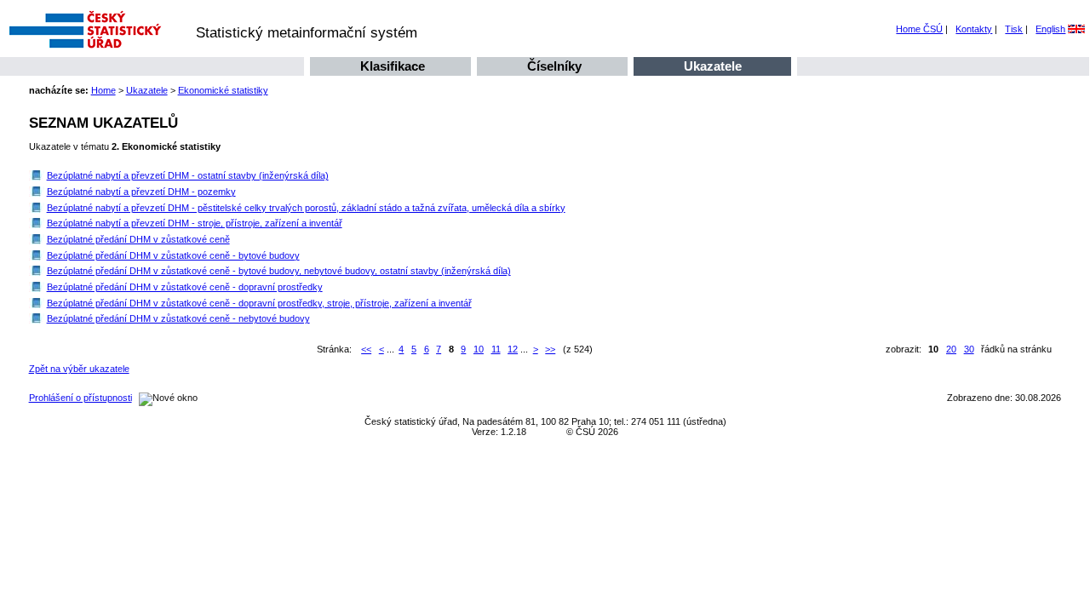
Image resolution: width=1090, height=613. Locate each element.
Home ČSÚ (919, 29)
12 (513, 349)
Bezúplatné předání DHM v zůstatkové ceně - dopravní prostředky (185, 287)
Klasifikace (392, 66)
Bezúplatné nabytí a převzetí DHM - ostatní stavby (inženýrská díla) (188, 175)
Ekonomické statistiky (223, 90)
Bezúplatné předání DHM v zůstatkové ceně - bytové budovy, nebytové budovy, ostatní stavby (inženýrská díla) (279, 271)
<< (366, 349)
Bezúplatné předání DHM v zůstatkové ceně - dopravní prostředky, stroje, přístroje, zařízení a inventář (259, 303)
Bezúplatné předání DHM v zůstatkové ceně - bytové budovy (173, 255)
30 (969, 349)
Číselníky (554, 66)
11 (496, 349)
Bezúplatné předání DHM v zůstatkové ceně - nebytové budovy (178, 318)
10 (478, 349)
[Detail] (36, 175)
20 (951, 349)
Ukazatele (713, 66)
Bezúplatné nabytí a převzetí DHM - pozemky (141, 191)
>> (550, 349)
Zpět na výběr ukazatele (79, 369)
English (1050, 29)
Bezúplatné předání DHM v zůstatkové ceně (138, 239)
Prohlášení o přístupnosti (80, 397)
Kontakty (973, 29)
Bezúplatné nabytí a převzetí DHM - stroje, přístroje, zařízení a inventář (194, 223)
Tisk (1014, 29)
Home (103, 90)
